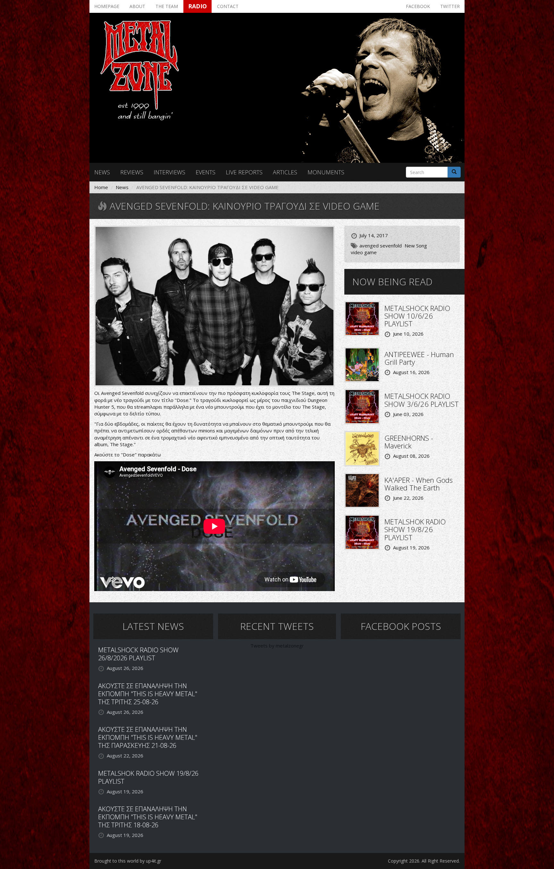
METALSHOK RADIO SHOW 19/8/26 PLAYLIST (415, 529)
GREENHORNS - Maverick (408, 441)
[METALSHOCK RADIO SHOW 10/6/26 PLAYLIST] (362, 318)
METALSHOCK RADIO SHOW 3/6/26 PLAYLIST (421, 399)
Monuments (325, 172)
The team (166, 6)
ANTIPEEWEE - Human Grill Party (419, 358)
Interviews (169, 172)
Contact (228, 6)
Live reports (244, 172)
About (137, 6)
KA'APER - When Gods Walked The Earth (418, 483)
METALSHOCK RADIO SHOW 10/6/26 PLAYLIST (417, 315)
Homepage (106, 6)
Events (205, 172)
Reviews (131, 172)
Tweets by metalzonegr (277, 645)
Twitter (450, 6)
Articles (285, 172)
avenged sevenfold (380, 245)
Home (101, 187)
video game (364, 252)
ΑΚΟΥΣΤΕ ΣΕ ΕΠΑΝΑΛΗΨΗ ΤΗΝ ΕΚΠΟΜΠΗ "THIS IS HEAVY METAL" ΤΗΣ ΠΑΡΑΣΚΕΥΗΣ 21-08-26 (147, 737)
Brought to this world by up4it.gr (127, 861)
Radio (197, 6)
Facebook (418, 6)
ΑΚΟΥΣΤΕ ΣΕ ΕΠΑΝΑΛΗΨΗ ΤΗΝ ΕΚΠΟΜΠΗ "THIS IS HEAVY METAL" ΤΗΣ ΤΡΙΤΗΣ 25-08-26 (147, 693)
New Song (416, 245)
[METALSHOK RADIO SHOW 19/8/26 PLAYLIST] (362, 532)
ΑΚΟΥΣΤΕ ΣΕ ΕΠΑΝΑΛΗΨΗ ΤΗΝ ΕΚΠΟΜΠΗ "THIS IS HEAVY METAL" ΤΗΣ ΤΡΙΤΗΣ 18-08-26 (147, 817)
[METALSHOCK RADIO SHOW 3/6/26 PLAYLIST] (362, 406)
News (102, 172)
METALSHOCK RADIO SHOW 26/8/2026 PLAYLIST (138, 654)
